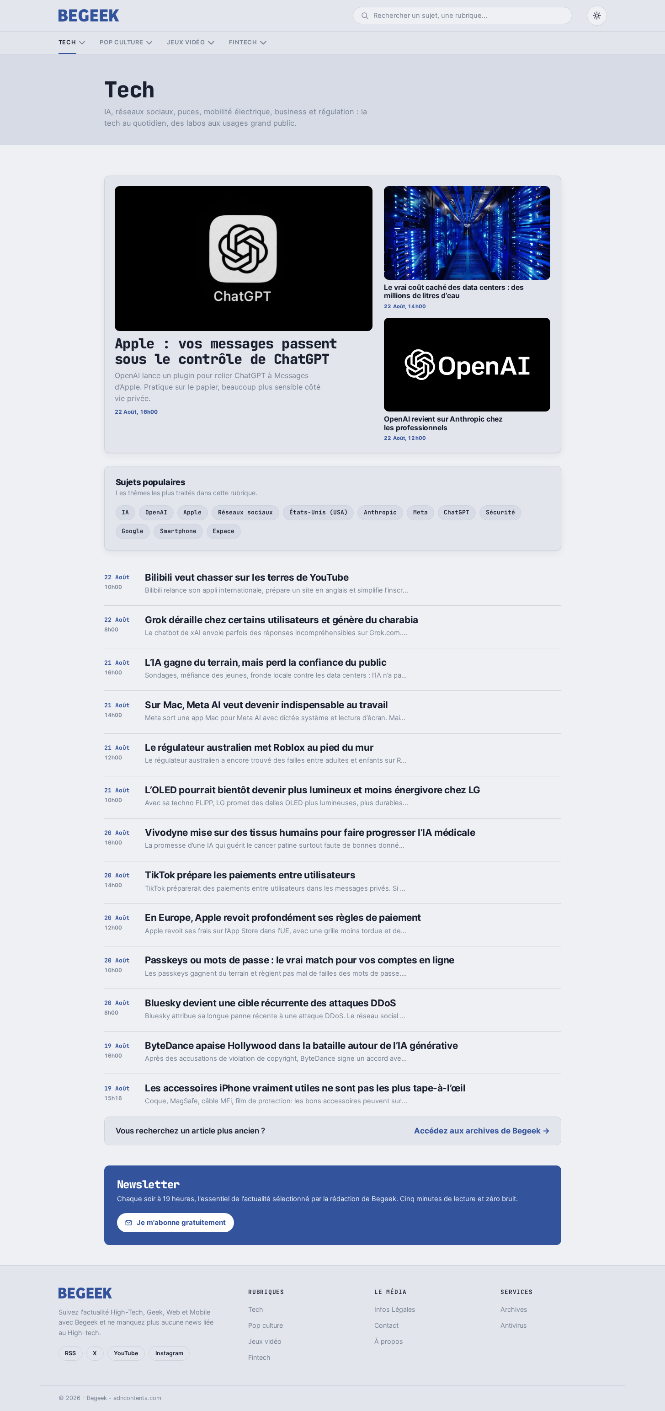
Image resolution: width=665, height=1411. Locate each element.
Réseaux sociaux (245, 512)
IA (125, 512)
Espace (223, 531)
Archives (513, 1309)
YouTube (126, 1353)
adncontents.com (137, 1398)
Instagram (169, 1353)
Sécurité (500, 512)
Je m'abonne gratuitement (181, 1222)
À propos (388, 1341)
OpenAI (156, 512)
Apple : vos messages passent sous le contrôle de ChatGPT (226, 351)
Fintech (243, 42)
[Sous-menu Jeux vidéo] (211, 43)
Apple (192, 512)
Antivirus (513, 1325)
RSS (70, 1353)
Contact (386, 1325)
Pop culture (121, 42)
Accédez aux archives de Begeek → (482, 1130)
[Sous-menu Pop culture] (149, 43)
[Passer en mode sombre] (597, 15)
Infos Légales (394, 1309)
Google (133, 531)
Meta (420, 512)
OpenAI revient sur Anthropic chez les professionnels (443, 423)
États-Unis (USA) (318, 512)
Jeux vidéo (186, 42)
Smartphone (178, 531)
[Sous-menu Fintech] (263, 43)
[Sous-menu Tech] (82, 43)
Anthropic (380, 512)
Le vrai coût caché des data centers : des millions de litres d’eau (454, 291)
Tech (67, 42)
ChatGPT (456, 512)
